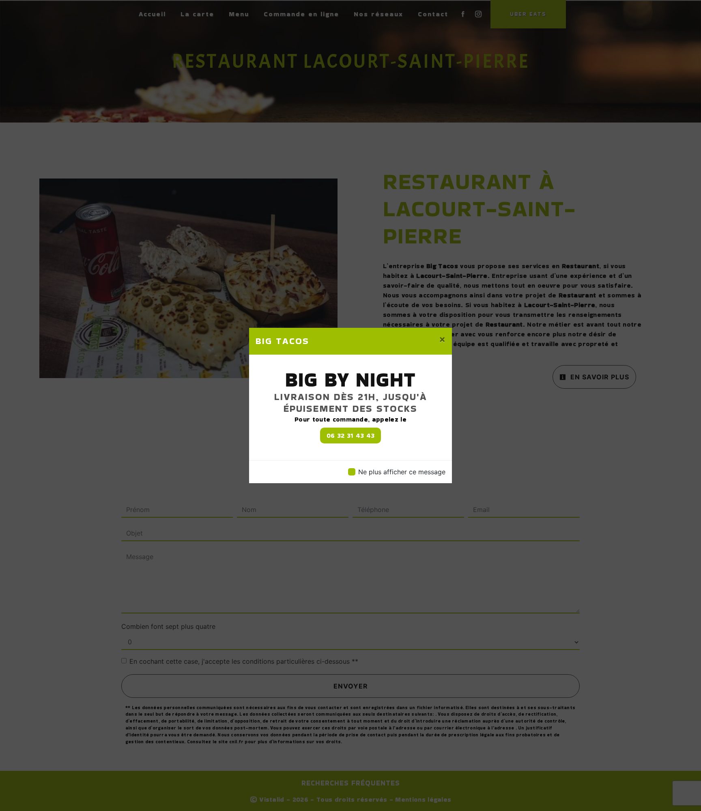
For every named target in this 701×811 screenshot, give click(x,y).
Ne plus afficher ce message (401, 472)
